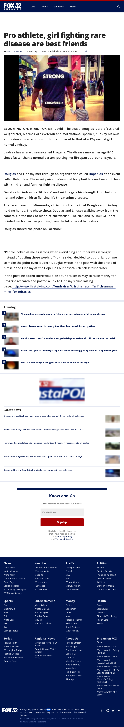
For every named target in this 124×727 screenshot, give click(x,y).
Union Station (72, 589)
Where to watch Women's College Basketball (105, 679)
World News (10, 574)
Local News (9, 567)
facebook (102, 710)
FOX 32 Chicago (31, 51)
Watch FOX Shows (44, 623)
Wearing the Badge (13, 650)
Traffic (70, 563)
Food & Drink (41, 616)
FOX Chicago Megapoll (15, 589)
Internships (71, 668)
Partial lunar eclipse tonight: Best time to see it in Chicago (55, 362)
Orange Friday (10, 661)
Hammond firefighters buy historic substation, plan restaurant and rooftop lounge (43, 456)
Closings (39, 574)
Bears (6, 605)
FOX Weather (41, 589)
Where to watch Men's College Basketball (108, 671)
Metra (69, 578)
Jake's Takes (41, 605)
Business (70, 605)
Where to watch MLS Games (107, 693)
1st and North (10, 642)
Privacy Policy (65, 536)
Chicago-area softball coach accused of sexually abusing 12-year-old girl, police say (44, 416)
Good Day (9, 582)
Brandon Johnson (105, 585)
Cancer (100, 605)
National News (11, 571)
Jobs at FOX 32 (73, 664)
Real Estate (71, 623)
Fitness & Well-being (107, 616)
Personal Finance (74, 619)
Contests (70, 657)
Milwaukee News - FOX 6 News (46, 644)
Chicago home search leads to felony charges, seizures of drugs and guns (63, 314)
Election (100, 567)
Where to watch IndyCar (108, 666)
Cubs (6, 616)
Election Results (104, 571)
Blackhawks (9, 608)
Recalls (100, 623)
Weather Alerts (42, 571)
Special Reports (11, 585)
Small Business (73, 627)
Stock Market (72, 630)
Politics (102, 563)
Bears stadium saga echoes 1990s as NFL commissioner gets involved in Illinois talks (43, 429)
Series (8, 638)
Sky (5, 627)
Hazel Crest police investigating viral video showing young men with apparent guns (69, 350)
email (119, 710)
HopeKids (96, 174)
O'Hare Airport (73, 582)
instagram (107, 710)
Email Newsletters (74, 650)
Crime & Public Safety (14, 578)
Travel (69, 571)
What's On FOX (42, 608)
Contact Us (71, 653)
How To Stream (73, 642)
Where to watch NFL (107, 646)
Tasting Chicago (11, 653)
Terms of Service (64, 539)
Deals (68, 612)
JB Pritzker (102, 582)
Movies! (38, 619)
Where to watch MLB (107, 656)
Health (101, 601)
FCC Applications (74, 675)
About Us (72, 638)
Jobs (68, 616)
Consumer (71, 608)
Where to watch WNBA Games (108, 687)
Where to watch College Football (108, 651)
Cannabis (101, 612)
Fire (5, 623)
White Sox (8, 619)
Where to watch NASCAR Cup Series (106, 661)
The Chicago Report (106, 574)
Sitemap (70, 679)
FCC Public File (73, 671)
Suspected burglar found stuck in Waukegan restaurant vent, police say (38, 470)
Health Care (102, 619)
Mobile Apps (72, 646)
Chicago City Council (106, 589)
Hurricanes (40, 585)
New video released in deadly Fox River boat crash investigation (58, 326)
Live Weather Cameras (46, 567)
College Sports (11, 630)
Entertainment (45, 601)
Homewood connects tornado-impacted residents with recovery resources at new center (46, 443)
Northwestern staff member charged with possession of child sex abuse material (68, 338)
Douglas (10, 174)
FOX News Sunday (13, 593)
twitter (113, 710)
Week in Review (11, 646)
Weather (40, 563)
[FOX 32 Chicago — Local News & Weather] (14, 6)
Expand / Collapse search (118, 6)
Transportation (73, 567)
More (73, 6)
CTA (68, 574)
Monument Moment (14, 657)
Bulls (6, 612)
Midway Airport (73, 585)
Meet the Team (73, 661)
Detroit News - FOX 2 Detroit (45, 650)
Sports (8, 601)
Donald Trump (104, 578)
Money (70, 601)
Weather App (41, 582)
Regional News (45, 638)
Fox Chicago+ (41, 612)
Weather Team (42, 578)
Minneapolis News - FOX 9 (44, 657)
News (43, 51)
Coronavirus (102, 608)
